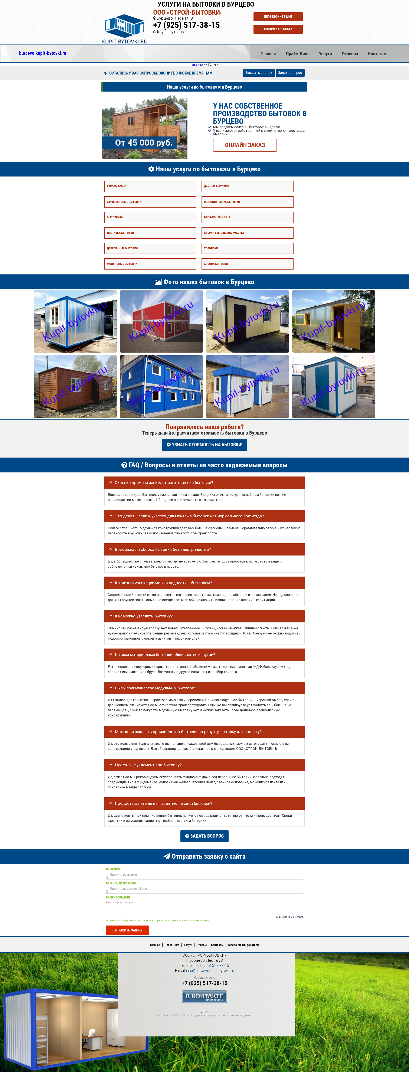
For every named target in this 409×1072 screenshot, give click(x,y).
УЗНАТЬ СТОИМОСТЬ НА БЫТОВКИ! (206, 444)
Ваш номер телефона (121, 883)
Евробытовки (116, 186)
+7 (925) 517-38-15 (186, 25)
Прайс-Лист (297, 53)
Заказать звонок (258, 73)
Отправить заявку (127, 930)
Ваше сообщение (118, 897)
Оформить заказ (278, 29)
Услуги (325, 53)
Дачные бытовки (216, 186)
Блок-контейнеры (217, 217)
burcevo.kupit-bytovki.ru (42, 53)
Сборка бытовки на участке (224, 233)
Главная (268, 53)
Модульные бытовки (122, 263)
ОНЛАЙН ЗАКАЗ (245, 144)
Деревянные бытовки (122, 248)
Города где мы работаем (243, 945)
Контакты (377, 53)
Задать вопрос (290, 73)
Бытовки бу (115, 217)
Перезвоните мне (278, 17)
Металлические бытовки (222, 202)
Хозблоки (211, 248)
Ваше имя (113, 869)
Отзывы (350, 53)
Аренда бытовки (216, 263)
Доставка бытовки (120, 233)
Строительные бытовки (124, 202)
